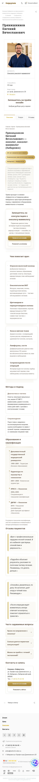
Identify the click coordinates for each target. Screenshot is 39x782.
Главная (8, 126)
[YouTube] (19, 735)
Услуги (20, 117)
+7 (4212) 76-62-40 (17, 679)
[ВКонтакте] (4, 735)
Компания (5, 725)
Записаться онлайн (19, 238)
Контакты (5, 729)
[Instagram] (9, 735)
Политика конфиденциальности (12, 767)
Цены (4, 721)
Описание (9, 117)
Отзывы (31, 117)
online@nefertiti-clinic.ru (13, 751)
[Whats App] (24, 735)
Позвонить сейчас (19, 689)
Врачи (13, 126)
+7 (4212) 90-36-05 (12, 745)
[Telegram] (14, 735)
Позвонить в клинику (19, 244)
